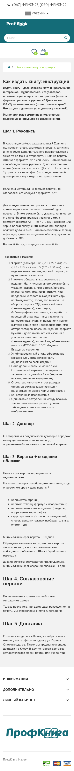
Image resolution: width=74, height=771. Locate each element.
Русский (38, 13)
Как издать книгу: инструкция (35, 67)
